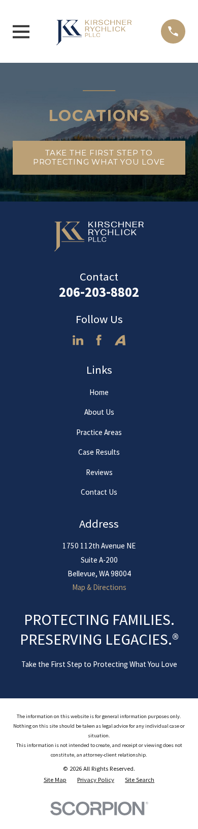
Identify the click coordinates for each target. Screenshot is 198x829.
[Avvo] (120, 340)
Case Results (99, 452)
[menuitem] (55, 780)
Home (99, 392)
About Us (99, 412)
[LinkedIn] (78, 340)
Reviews (99, 472)
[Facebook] (98, 340)
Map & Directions (99, 587)
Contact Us (99, 492)
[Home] (95, 31)
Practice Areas (99, 432)
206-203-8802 (99, 292)
